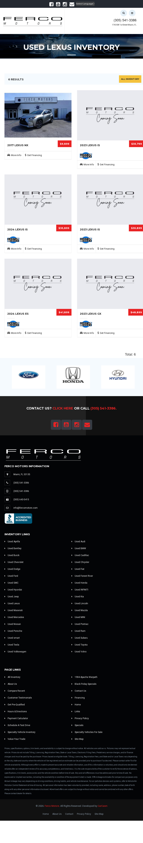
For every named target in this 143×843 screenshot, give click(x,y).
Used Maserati (15, 610)
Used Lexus (13, 603)
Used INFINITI (81, 589)
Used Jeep (13, 596)
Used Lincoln (81, 603)
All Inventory (130, 79)
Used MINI (79, 617)
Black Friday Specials (85, 684)
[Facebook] (51, 5)
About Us (12, 684)
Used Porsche (14, 631)
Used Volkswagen (16, 651)
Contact (69, 814)
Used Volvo (80, 651)
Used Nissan (14, 624)
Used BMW (80, 548)
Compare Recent (16, 691)
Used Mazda (81, 610)
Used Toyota (81, 644)
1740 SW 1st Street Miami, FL (124, 25)
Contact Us (80, 691)
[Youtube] (58, 5)
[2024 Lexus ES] (38, 284)
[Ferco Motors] (32, 20)
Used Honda (80, 583)
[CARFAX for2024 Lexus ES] (13, 324)
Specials (78, 725)
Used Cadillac (81, 555)
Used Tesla (13, 644)
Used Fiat (79, 569)
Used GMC (12, 583)
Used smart (13, 638)
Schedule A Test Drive (18, 725)
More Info (16, 155)
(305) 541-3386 (125, 19)
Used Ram (79, 631)
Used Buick (13, 555)
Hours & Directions (17, 711)
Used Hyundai (14, 589)
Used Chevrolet (15, 562)
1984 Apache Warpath (85, 677)
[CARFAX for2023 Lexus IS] (86, 155)
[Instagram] (65, 5)
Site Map (78, 739)
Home (77, 704)
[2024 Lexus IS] (38, 199)
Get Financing (34, 155)
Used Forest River (83, 576)
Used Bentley (14, 548)
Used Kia (79, 596)
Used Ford (12, 576)
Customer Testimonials (19, 697)
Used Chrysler (81, 562)
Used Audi (79, 541)
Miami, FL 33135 (21, 474)
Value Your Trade (16, 739)
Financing (79, 697)
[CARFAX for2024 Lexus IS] (13, 239)
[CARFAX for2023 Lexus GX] (86, 324)
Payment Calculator (17, 718)
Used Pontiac (81, 624)
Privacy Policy (81, 718)
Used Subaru (81, 638)
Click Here (63, 408)
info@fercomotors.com (25, 508)
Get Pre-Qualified (16, 704)
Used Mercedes (15, 617)
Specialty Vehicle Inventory (21, 732)
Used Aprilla (13, 541)
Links (77, 711)
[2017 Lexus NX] (38, 115)
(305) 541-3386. (103, 408)
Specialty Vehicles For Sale (88, 732)
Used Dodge (13, 569)
